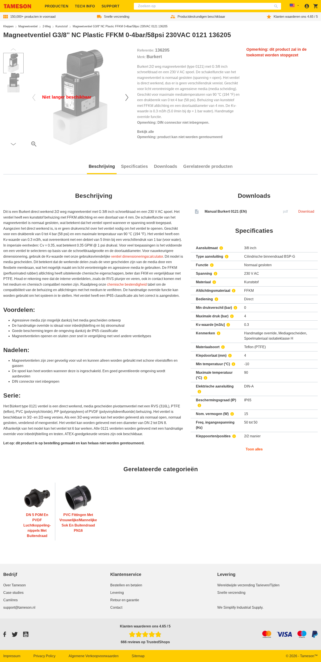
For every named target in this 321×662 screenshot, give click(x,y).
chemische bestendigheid (127, 284)
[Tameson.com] (17, 6)
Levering (117, 592)
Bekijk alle (145, 132)
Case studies (13, 592)
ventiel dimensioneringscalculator (137, 256)
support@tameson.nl (19, 607)
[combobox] (207, 6)
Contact (116, 607)
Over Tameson (14, 585)
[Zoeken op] (277, 6)
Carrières (10, 600)
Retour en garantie (124, 600)
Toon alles (254, 449)
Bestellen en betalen (126, 585)
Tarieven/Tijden (268, 585)
